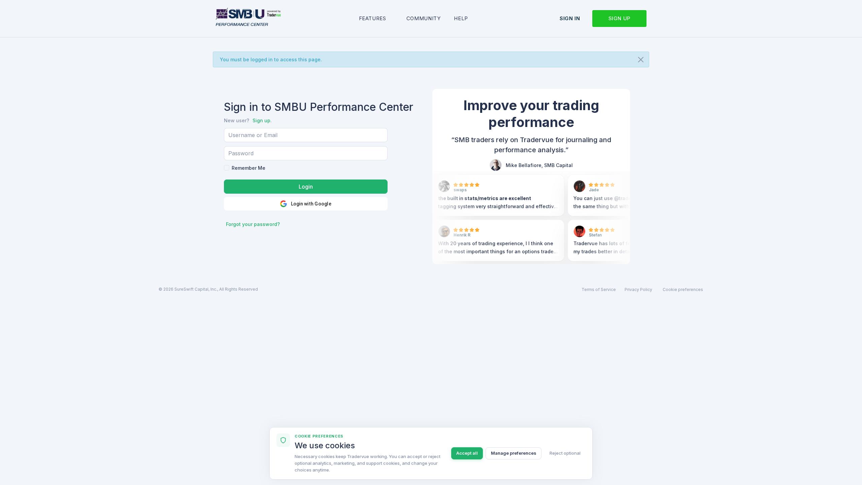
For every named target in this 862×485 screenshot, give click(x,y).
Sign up (619, 18)
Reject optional (565, 453)
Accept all (467, 453)
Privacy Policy (638, 289)
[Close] (641, 59)
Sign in (570, 18)
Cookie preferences (683, 289)
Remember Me (248, 168)
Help (461, 18)
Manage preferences (513, 453)
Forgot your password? (253, 224)
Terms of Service (599, 289)
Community (423, 18)
